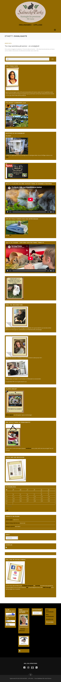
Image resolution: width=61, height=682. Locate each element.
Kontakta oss (49, 619)
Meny (55, 29)
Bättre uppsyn (9, 415)
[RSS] (36, 667)
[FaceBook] (24, 667)
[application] (30, 199)
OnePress (39, 678)
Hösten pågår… (9, 519)
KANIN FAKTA (8, 43)
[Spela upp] (7, 212)
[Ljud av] (51, 212)
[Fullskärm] (53, 212)
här (10, 235)
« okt (7, 510)
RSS (27, 587)
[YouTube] (32, 667)
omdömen (28, 448)
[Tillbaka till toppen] (30, 675)
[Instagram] (28, 667)
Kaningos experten (10, 526)
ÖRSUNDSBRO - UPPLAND (30, 25)
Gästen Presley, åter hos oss (13, 523)
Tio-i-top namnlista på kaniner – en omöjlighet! (22, 46)
